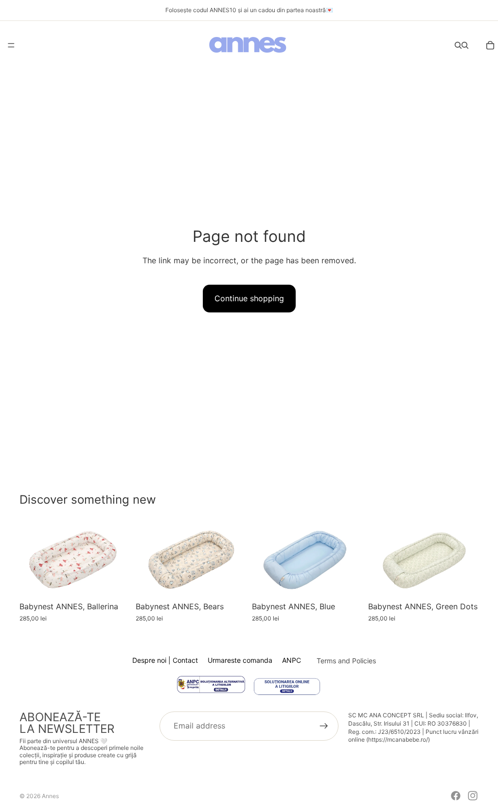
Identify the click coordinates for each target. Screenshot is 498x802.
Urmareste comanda (240, 660)
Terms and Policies (346, 660)
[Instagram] (473, 796)
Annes (50, 796)
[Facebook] (456, 796)
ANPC (291, 660)
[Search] (458, 45)
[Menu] (11, 45)
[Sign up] (324, 726)
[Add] (115, 582)
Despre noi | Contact (165, 660)
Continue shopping (249, 298)
